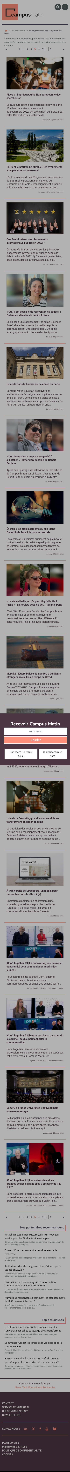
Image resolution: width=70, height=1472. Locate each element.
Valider (35, 740)
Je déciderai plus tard (52, 754)
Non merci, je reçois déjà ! (21, 754)
